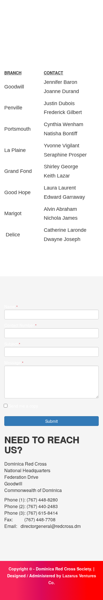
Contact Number (20, 325)
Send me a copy (23, 405)
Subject (12, 344)
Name (11, 306)
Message (13, 362)
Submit (51, 421)
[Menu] (95, 12)
